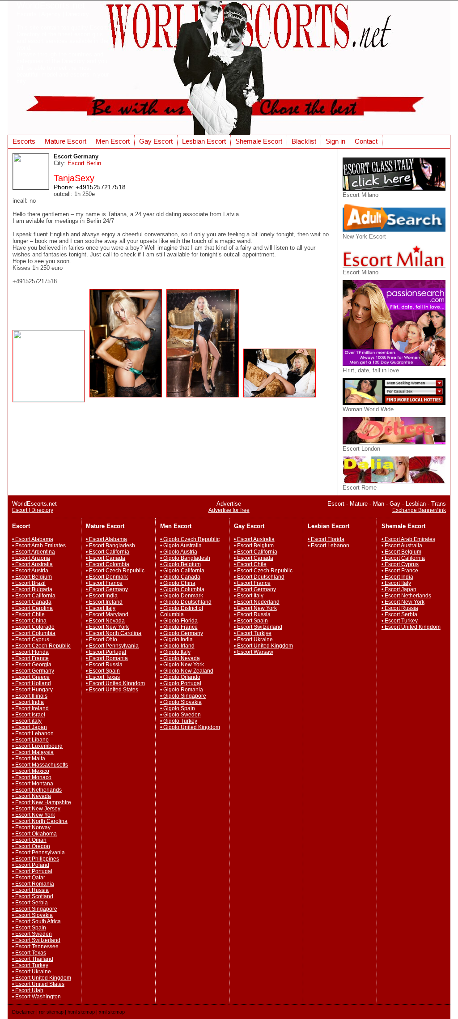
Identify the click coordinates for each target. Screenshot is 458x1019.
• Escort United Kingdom (41, 978)
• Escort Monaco (31, 777)
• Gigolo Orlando (180, 677)
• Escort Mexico (30, 771)
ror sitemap (51, 1012)
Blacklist (304, 141)
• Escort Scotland (32, 896)
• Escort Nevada (31, 796)
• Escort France (30, 658)
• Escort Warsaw (253, 652)
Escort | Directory (32, 510)
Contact (366, 141)
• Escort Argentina (33, 552)
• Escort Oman (29, 840)
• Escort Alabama (32, 539)
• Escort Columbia (33, 633)
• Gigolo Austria (178, 552)
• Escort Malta (28, 758)
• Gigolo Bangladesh (185, 558)
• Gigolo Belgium (180, 564)
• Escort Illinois (29, 696)
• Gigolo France (179, 627)
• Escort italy (27, 721)
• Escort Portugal (32, 871)
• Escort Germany (33, 671)
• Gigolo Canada (180, 577)
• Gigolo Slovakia (181, 702)
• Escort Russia (30, 890)
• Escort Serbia (30, 903)
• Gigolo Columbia (182, 589)
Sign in (335, 141)
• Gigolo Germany (181, 633)
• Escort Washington (36, 996)
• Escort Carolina (32, 608)
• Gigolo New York (182, 664)
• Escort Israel (28, 715)
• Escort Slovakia (32, 915)
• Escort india (102, 596)
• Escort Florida (30, 652)
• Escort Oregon (31, 846)
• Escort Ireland (30, 708)
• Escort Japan (29, 727)
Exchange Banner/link (419, 510)
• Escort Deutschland (259, 577)
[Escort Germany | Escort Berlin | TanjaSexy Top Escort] (51, 400)
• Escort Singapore (34, 909)
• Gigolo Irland (177, 646)
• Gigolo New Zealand (186, 671)
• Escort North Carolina (40, 821)
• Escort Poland (30, 865)
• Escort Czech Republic (41, 646)
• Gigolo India (176, 639)
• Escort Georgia (31, 664)
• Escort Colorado (33, 627)
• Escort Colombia (107, 564)
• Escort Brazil (29, 583)
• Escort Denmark (107, 577)
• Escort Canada (31, 602)
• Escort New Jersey (36, 809)
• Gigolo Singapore (183, 696)
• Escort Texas (29, 953)
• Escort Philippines (35, 859)
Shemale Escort (258, 141)
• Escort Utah (27, 990)
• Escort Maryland (107, 614)
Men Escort (113, 141)
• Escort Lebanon (33, 733)
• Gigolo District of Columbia (181, 611)
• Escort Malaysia (33, 752)
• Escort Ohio (101, 639)
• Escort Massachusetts (40, 765)
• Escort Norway (31, 827)
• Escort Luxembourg (37, 746)
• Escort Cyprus (30, 639)
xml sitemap (112, 1012)
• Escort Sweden (32, 934)
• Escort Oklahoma (34, 834)
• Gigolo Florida (179, 621)
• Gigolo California (182, 570)
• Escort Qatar (28, 877)
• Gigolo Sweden (180, 715)
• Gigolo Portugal (180, 683)
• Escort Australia (32, 564)
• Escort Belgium (32, 577)
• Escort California (33, 596)
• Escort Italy (100, 608)
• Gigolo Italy (175, 652)
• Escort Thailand (32, 959)
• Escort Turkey (30, 965)
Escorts (24, 141)
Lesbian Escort (204, 141)
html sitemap (81, 1012)
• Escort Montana (32, 783)
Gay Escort (156, 141)
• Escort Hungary (32, 689)
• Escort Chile (28, 614)
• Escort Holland (31, 683)
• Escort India (28, 702)
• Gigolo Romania (181, 689)
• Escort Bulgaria (32, 589)
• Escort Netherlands (37, 790)
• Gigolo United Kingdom (190, 727)
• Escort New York (33, 815)
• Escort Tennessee (35, 946)
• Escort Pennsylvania (38, 852)
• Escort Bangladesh (110, 545)
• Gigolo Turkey (178, 721)
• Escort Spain (29, 928)
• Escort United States (38, 984)
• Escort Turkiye (252, 633)
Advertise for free (229, 510)
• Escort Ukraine (31, 971)
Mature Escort (65, 141)
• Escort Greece (31, 677)
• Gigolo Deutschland (186, 602)
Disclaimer (23, 1012)
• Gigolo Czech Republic (190, 539)
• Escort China (29, 621)
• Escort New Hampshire (41, 802)
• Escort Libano (30, 740)
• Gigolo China (177, 583)
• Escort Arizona (31, 558)
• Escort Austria (30, 570)
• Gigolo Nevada (180, 658)
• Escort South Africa (36, 921)
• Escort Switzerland (36, 940)
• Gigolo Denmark (181, 596)
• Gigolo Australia (181, 545)
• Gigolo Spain (177, 708)
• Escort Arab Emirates (39, 545)
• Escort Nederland (257, 602)
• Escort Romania (33, 884)
